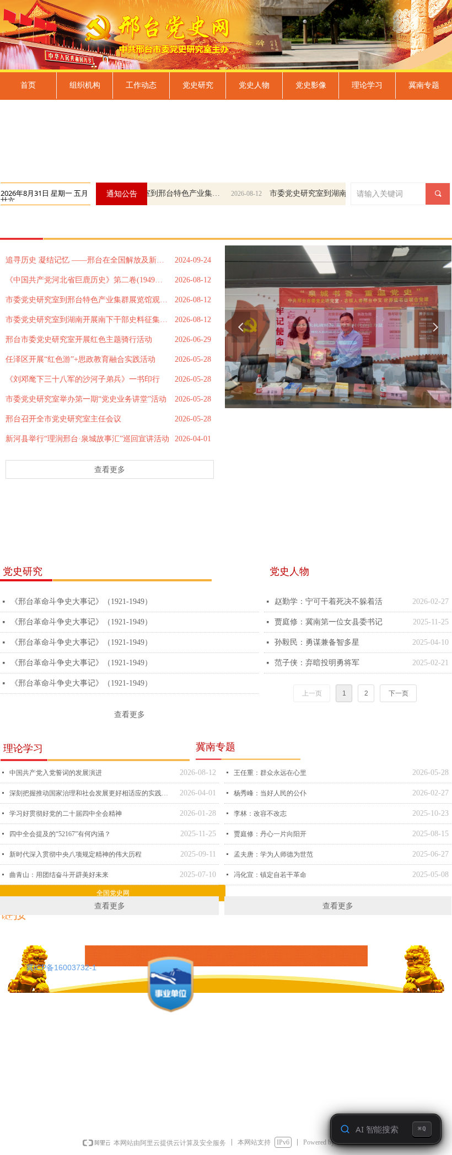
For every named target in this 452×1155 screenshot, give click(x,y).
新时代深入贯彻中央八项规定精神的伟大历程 (75, 854)
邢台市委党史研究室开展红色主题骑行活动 (79, 339)
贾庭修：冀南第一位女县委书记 (329, 622)
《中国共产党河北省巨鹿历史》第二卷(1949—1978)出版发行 (87, 280)
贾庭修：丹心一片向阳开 (270, 834)
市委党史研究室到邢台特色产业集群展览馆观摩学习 (149, 193)
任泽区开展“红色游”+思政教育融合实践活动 (80, 359)
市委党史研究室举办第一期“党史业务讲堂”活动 (86, 399)
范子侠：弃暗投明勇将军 (317, 663)
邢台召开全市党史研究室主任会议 (63, 419)
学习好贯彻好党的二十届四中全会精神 (65, 813)
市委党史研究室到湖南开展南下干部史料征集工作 (322, 193)
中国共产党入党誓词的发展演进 (55, 773)
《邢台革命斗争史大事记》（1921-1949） (81, 601)
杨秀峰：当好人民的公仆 (270, 793)
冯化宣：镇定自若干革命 (270, 875)
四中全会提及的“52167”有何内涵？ (60, 834)
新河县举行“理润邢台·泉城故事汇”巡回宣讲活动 (87, 439)
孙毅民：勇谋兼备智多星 (317, 642)
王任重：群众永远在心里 (270, 773)
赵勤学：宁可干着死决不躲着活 (329, 601)
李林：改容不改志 (260, 813)
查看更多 (109, 469)
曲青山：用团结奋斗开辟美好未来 (59, 875)
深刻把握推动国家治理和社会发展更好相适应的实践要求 (91, 793)
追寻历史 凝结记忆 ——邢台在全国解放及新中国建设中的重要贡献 (87, 260)
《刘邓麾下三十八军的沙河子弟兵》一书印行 (83, 379)
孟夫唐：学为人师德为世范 (273, 854)
